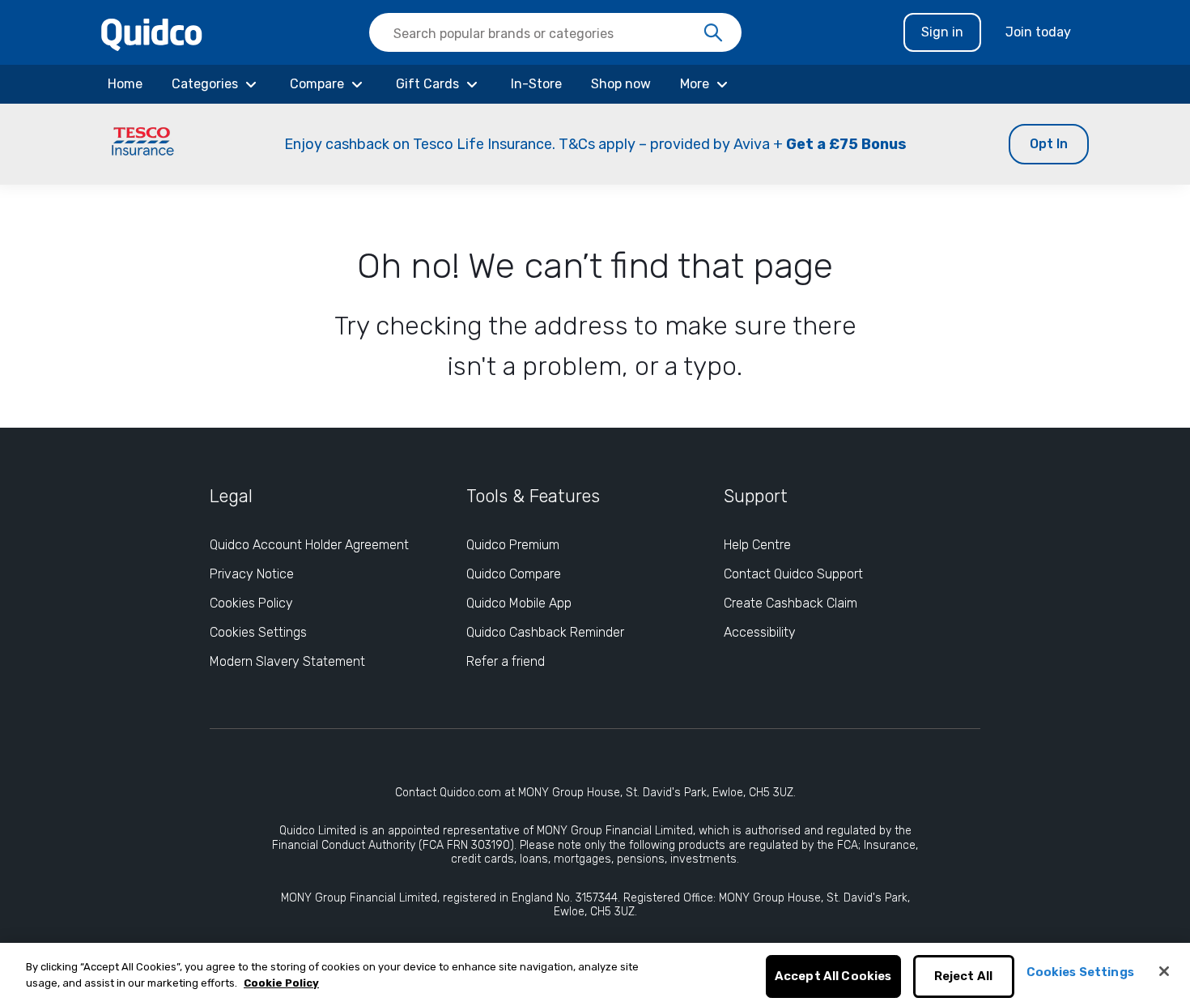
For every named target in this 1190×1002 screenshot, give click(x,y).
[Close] (1164, 971)
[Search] (713, 33)
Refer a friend (505, 661)
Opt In (1049, 143)
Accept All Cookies (833, 977)
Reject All (963, 977)
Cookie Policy (281, 983)
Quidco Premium (512, 544)
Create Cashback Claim (790, 603)
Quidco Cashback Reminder (545, 632)
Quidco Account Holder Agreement (309, 544)
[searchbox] (555, 32)
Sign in (942, 32)
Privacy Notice (252, 574)
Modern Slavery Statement (287, 661)
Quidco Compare (513, 574)
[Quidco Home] (151, 33)
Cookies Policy (251, 603)
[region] (595, 972)
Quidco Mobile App (519, 603)
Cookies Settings (258, 632)
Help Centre (757, 544)
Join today (1038, 32)
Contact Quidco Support (793, 574)
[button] (595, 144)
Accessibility (760, 632)
